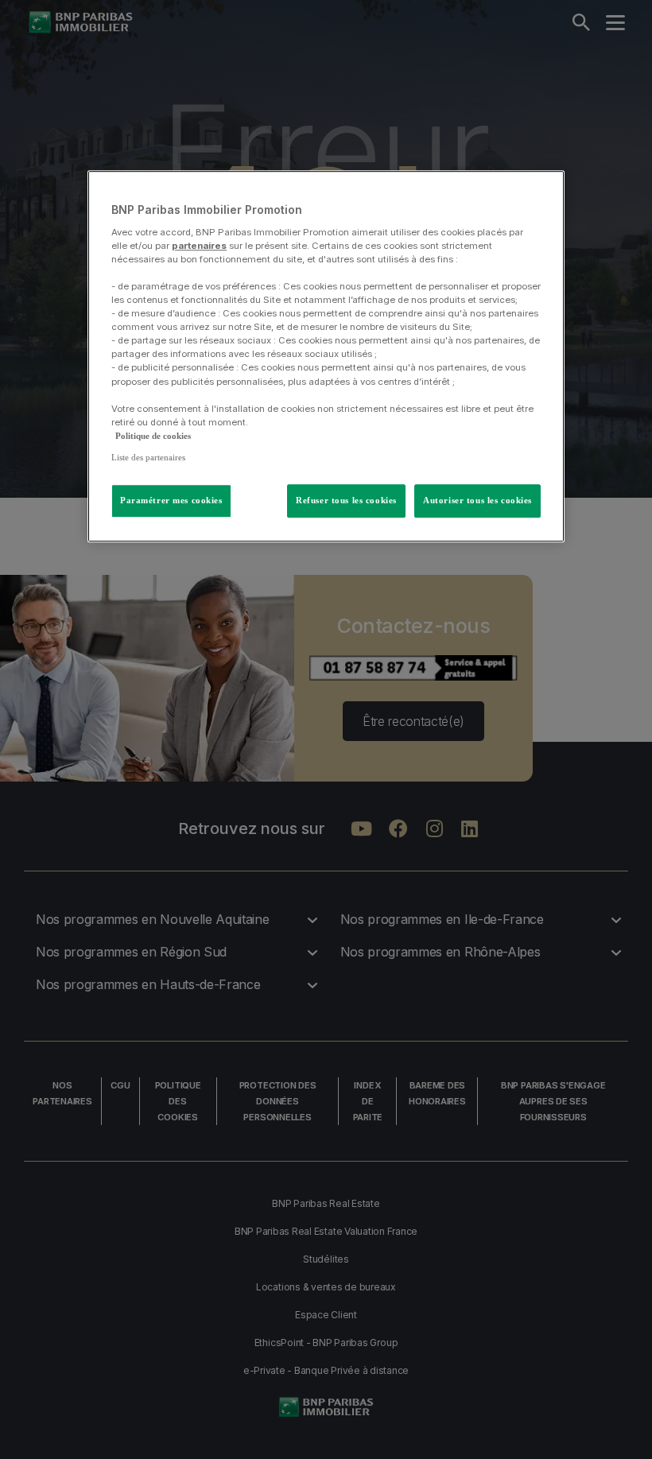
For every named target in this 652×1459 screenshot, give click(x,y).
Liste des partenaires (148, 457)
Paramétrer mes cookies (171, 500)
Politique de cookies (153, 435)
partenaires (199, 245)
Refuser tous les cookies (346, 500)
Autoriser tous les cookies (477, 500)
